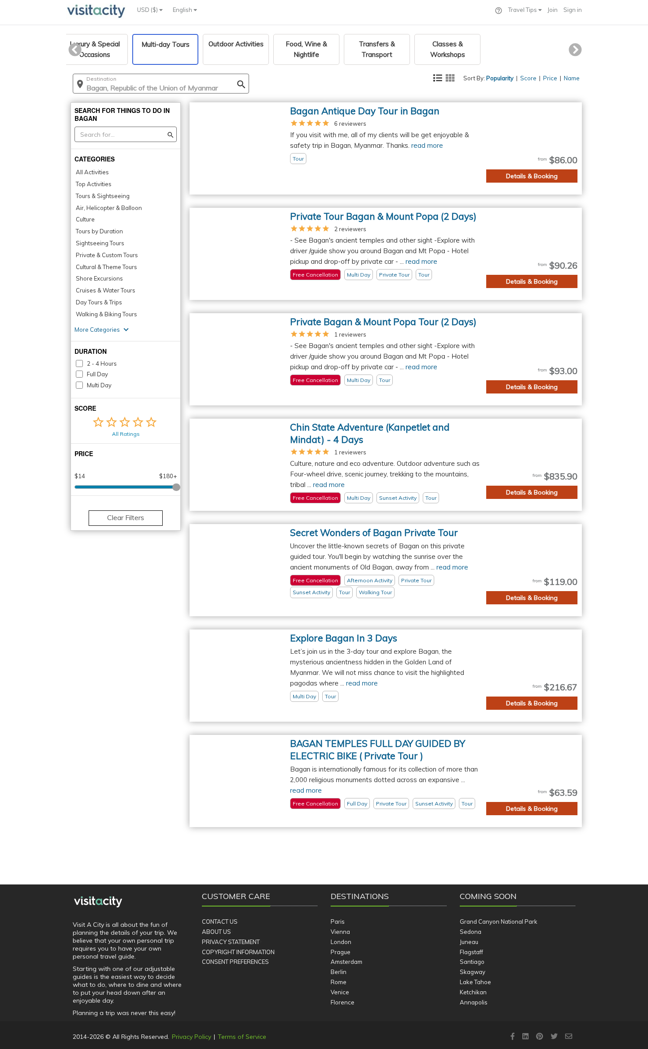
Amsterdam (346, 961)
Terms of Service (242, 1037)
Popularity (500, 78)
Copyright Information (238, 951)
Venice (340, 992)
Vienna (340, 931)
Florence (342, 1002)
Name (572, 78)
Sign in (572, 9)
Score (528, 78)
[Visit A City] (98, 902)
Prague (340, 951)
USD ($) (148, 9)
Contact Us (220, 921)
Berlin (338, 971)
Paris (338, 921)
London (341, 941)
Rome (338, 981)
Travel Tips (523, 9)
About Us (216, 931)
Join (552, 9)
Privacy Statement (231, 941)
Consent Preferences (235, 961)
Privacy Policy (191, 1037)
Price (550, 78)
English (183, 9)
